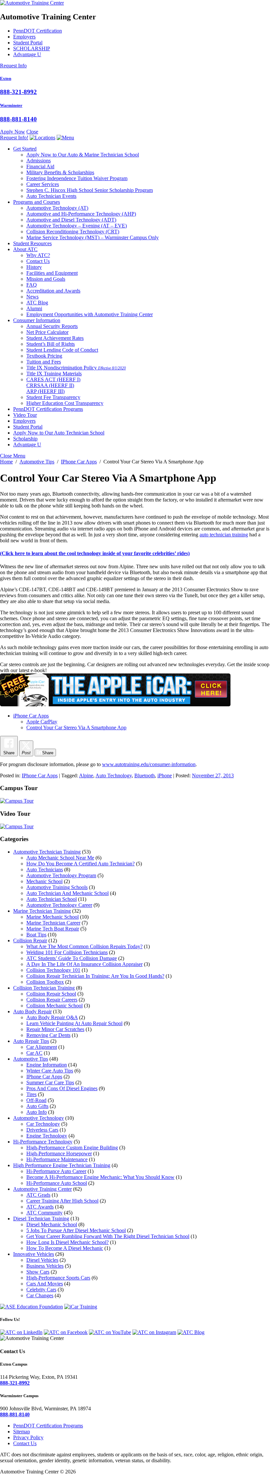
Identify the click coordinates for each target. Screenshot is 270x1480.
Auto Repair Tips (31, 1041)
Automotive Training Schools (57, 887)
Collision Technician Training (44, 988)
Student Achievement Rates (55, 338)
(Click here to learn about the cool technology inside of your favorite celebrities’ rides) (95, 553)
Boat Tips (36, 934)
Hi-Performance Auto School (56, 1183)
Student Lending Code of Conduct (62, 350)
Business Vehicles (45, 1266)
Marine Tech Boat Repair (52, 928)
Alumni (34, 308)
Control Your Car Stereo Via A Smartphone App (76, 727)
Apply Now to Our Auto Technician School (58, 432)
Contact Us (38, 261)
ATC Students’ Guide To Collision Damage (71, 958)
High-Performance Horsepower (59, 1153)
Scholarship (25, 438)
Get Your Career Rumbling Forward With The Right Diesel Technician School (107, 1236)
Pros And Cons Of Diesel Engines (61, 1088)
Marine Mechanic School (52, 917)
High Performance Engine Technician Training (61, 1165)
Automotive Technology (57, 208)
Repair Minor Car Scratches (55, 1029)
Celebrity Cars (41, 1289)
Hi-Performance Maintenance (57, 1159)
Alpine (86, 775)
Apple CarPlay (41, 721)
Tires (31, 1094)
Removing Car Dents (48, 1035)
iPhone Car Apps (31, 715)
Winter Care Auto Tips (49, 1070)
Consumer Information (36, 320)
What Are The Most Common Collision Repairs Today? (84, 946)
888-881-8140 (18, 119)
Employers (24, 36)
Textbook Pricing (44, 356)
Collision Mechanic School (54, 1005)
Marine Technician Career (53, 923)
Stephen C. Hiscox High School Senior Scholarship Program (89, 190)
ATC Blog (37, 302)
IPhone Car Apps (40, 775)
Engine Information (46, 1065)
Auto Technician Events (51, 196)
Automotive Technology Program (61, 875)
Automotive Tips (30, 1059)
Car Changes (39, 1295)
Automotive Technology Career (59, 905)
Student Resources (32, 243)
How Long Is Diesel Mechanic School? (67, 1242)
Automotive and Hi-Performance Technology (81, 214)
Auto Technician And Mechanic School (67, 893)
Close (32, 131)
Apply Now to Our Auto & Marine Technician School (82, 154)
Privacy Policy (28, 1437)
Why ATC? (38, 255)
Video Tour (25, 415)
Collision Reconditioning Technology (72, 231)
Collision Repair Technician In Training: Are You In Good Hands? (95, 976)
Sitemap (21, 1431)
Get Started (25, 149)
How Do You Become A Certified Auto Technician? (80, 863)
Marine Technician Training (42, 911)
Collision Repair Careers (51, 999)
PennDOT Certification (37, 31)
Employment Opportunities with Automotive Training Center (89, 314)
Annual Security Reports (52, 326)
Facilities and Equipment (52, 273)
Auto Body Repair (32, 1011)
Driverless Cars (42, 1130)
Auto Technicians (44, 869)
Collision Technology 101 (53, 970)
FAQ (31, 285)
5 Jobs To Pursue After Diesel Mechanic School (76, 1230)
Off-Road (36, 1100)
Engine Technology (46, 1136)
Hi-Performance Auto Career (56, 1171)
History (34, 267)
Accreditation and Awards (53, 291)
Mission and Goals (45, 279)
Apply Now (12, 131)
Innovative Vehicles (33, 1254)
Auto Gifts (37, 1106)
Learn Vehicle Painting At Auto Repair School (74, 1023)
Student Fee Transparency (53, 397)
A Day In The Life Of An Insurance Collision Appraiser (84, 964)
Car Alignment (41, 1047)
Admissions (38, 160)
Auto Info (36, 1112)
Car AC (34, 1053)
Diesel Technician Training (41, 1218)
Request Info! (14, 137)
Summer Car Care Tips (50, 1082)
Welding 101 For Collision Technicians (67, 952)
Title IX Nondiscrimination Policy (76, 367)
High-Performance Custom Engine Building (72, 1147)
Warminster (11, 105)
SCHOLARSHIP (31, 48)
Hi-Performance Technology (42, 1141)
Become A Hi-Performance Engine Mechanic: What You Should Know (100, 1177)
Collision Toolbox (45, 982)
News (32, 296)
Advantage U (27, 54)
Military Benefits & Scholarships (60, 172)
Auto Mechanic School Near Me (60, 857)
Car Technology (43, 1124)
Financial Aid (40, 166)
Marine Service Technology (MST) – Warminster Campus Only (92, 237)
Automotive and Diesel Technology (71, 220)
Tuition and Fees (43, 361)
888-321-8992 (18, 91)
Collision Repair (30, 940)
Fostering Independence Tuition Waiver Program (76, 178)
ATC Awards (40, 1207)
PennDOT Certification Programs (48, 409)
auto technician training (224, 534)
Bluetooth (144, 775)
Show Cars (37, 1272)
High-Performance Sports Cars (58, 1277)
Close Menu (12, 455)
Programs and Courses (36, 202)
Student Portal (27, 42)
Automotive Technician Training (47, 852)
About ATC (25, 249)
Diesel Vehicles (42, 1260)
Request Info (13, 65)
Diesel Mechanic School (51, 1224)
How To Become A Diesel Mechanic (64, 1248)
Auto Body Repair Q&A (52, 1017)
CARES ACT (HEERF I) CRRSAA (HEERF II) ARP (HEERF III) (53, 385)
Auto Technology (113, 775)
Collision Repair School (51, 994)
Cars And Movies (44, 1283)
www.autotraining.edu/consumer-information (149, 764)
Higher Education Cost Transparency (64, 403)
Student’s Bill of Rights (50, 344)
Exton (5, 78)
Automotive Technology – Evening (76, 225)
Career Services (42, 184)
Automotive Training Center (42, 1189)
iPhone (164, 775)
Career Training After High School (62, 1201)
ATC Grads (38, 1195)
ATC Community (44, 1212)
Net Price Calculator (47, 332)
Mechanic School (44, 881)
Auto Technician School (51, 899)
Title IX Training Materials (54, 373)
